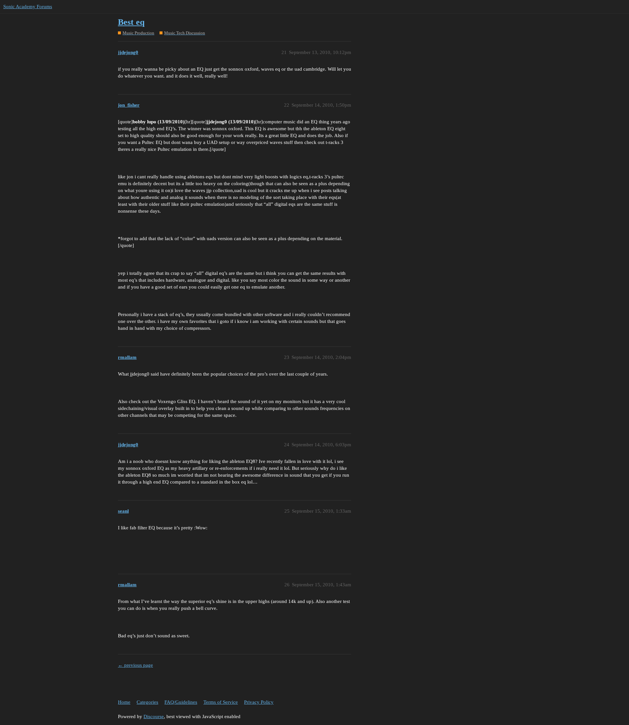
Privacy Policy (259, 702)
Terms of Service (220, 702)
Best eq (131, 22)
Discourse (153, 716)
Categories (147, 702)
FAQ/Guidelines (180, 702)
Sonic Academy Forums (27, 6)
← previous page (135, 665)
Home (124, 702)
